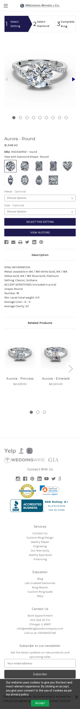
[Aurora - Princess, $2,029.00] (20, 353)
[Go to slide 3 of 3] (44, 412)
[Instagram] (18, 479)
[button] (49, 490)
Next (70, 368)
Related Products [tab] (40, 323)
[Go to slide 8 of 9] (59, 117)
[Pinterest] (41, 242)
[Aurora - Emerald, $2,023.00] (56, 353)
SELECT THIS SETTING (40, 222)
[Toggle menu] (5, 5)
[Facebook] (6, 242)
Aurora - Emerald (55, 378)
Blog (40, 579)
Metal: (15, 191)
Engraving (40, 546)
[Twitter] (27, 242)
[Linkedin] (34, 242)
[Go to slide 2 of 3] (37, 412)
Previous (5, 368)
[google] (60, 479)
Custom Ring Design (40, 537)
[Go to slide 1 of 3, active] (31, 412)
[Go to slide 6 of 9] (46, 117)
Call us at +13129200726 (40, 633)
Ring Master (40, 587)
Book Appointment (40, 615)
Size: (14, 205)
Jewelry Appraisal (40, 555)
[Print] (20, 242)
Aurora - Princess (19, 378)
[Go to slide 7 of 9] (53, 117)
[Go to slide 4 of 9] (33, 117)
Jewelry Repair (40, 542)
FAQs (40, 596)
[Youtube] (46, 479)
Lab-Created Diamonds (40, 583)
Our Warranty (40, 550)
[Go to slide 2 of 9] (74, 79)
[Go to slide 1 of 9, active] (13, 117)
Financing (40, 559)
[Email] (13, 242)
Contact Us (40, 533)
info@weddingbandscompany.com (40, 628)
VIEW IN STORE (40, 232)
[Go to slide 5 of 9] (39, 117)
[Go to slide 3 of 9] (27, 117)
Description (40, 255)
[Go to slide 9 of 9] (66, 117)
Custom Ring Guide (40, 592)
